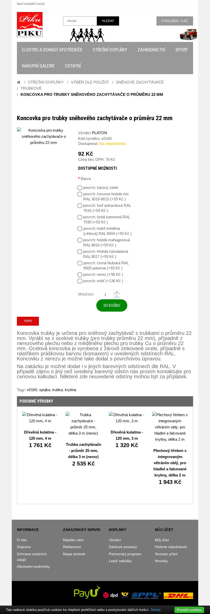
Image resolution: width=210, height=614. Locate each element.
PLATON (99, 133)
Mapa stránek (74, 554)
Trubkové (31, 88)
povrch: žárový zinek (100, 187)
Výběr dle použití (90, 82)
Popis (28, 321)
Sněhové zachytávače (140, 82)
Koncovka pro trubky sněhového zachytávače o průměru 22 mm (91, 94)
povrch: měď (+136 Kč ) (103, 281)
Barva (86, 178)
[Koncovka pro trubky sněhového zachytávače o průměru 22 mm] (43, 136)
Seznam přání (166, 554)
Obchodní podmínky (33, 566)
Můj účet (162, 540)
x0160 (32, 390)
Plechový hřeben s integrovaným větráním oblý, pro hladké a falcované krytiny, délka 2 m (169, 462)
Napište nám (73, 540)
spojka (44, 390)
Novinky (161, 561)
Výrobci (115, 540)
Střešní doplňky (46, 82)
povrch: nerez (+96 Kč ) (103, 274)
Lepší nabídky (120, 561)
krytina (70, 390)
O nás (22, 540)
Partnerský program (125, 554)
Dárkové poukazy (123, 547)
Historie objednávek (171, 547)
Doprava (24, 547)
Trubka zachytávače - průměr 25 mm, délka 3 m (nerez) (83, 450)
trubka (57, 390)
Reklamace (72, 547)
